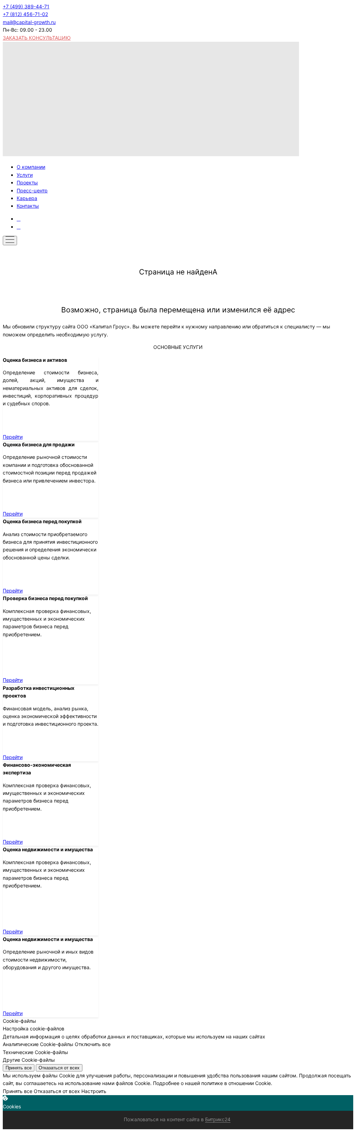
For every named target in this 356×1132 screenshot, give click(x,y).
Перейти (13, 437)
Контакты (28, 206)
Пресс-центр (32, 190)
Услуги (25, 175)
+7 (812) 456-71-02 (25, 14)
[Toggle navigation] (10, 240)
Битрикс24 (217, 1119)
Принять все (19, 1067)
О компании (31, 167)
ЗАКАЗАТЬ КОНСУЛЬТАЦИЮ (37, 38)
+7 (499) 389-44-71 (26, 6)
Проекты (27, 182)
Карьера (27, 198)
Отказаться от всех (59, 1067)
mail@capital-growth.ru (29, 22)
